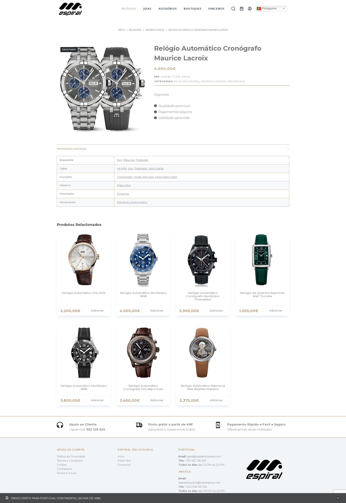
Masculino (124, 185)
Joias (147, 8)
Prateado (142, 160)
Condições (75, 460)
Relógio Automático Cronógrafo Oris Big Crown (143, 387)
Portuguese (269, 8)
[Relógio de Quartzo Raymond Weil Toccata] (262, 260)
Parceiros (217, 8)
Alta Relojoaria (186, 81)
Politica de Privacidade (71, 456)
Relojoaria (236, 81)
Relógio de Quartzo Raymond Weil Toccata (262, 294)
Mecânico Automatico (132, 202)
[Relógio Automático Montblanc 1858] (143, 260)
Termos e (63, 460)
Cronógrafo (124, 177)
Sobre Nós (124, 460)
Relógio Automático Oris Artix (84, 293)
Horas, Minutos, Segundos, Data (155, 177)
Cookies (62, 464)
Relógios (128, 8)
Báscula (128, 160)
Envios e (62, 473)
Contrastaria (64, 469)
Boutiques (192, 8)
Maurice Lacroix (213, 81)
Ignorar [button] (338, 498)
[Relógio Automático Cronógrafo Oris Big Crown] (143, 353)
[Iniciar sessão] (250, 8)
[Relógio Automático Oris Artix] (84, 260)
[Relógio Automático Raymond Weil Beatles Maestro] (203, 353)
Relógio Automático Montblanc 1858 (143, 294)
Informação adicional (72, 148)
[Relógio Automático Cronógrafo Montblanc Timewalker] (203, 260)
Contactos (124, 464)
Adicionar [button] (97, 310)
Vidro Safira (155, 168)
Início (121, 456)
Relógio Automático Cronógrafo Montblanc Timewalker (203, 296)
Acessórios (168, 8)
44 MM (122, 168)
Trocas (72, 473)
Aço (119, 160)
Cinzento (123, 193)
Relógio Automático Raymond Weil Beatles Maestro (203, 387)
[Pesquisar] (233, 9)
